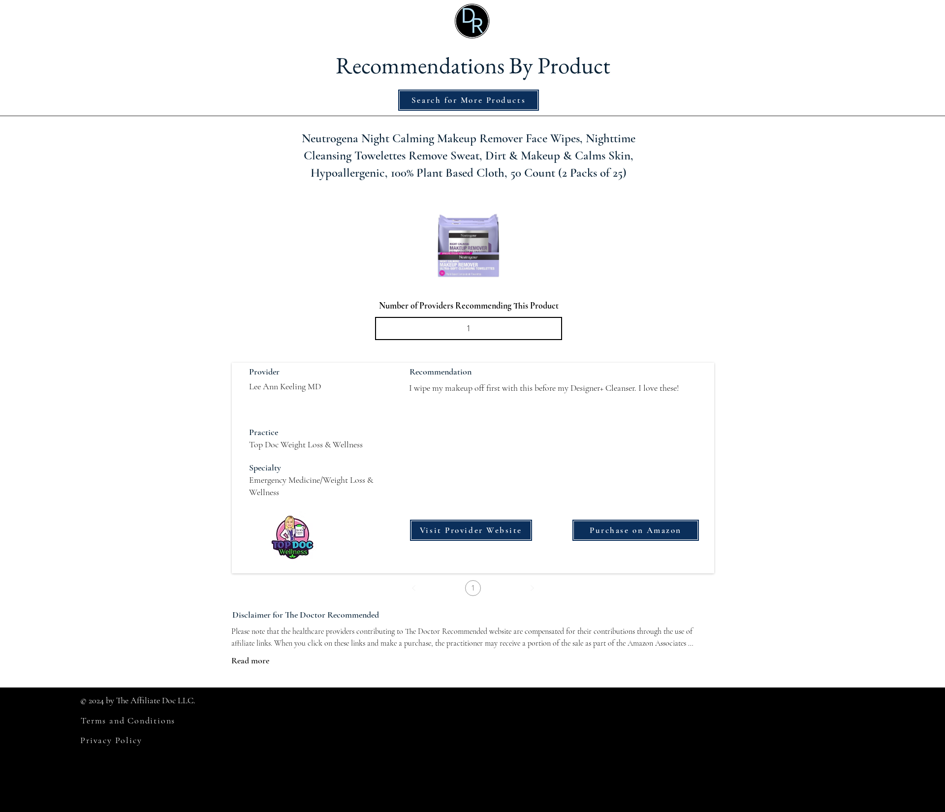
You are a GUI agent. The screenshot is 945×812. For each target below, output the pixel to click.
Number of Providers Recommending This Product (469, 305)
